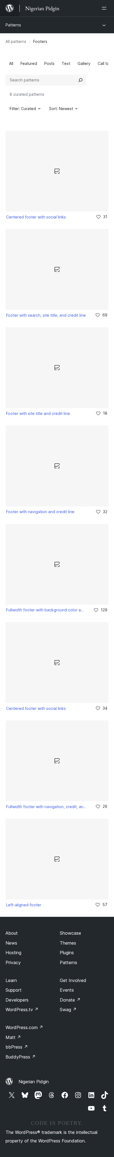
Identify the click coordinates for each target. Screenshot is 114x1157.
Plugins (67, 952)
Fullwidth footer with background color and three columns (46, 610)
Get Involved (73, 980)
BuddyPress (21, 1057)
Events (67, 990)
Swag (68, 1009)
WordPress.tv (22, 1009)
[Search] (80, 80)
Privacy (13, 962)
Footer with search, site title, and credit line (46, 315)
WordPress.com (24, 1027)
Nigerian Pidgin (34, 1081)
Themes (68, 943)
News (11, 943)
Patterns (13, 25)
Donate (70, 1000)
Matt (13, 1037)
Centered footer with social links (36, 217)
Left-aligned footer (23, 904)
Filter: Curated (23, 108)
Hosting (13, 952)
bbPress (17, 1047)
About (12, 933)
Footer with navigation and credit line (40, 511)
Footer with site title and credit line (38, 413)
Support (14, 990)
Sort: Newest (61, 108)
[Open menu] (105, 8)
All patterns (16, 41)
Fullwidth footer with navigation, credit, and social (47, 806)
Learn (11, 980)
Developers (17, 1000)
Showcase (70, 933)
